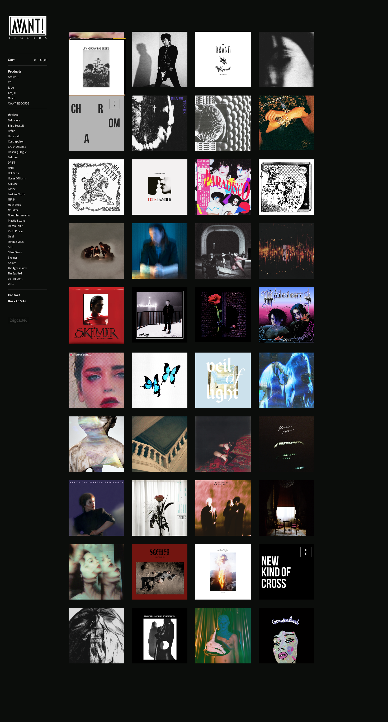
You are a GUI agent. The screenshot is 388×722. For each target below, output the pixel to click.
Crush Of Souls (17, 147)
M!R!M (11, 199)
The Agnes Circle (17, 268)
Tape (11, 87)
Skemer (12, 257)
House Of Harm (17, 178)
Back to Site (17, 301)
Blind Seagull (16, 125)
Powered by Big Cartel (18, 320)
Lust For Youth (16, 194)
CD (10, 82)
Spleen (12, 263)
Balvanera (14, 120)
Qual (11, 236)
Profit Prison (15, 231)
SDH (10, 247)
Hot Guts (13, 173)
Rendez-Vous (15, 242)
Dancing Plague (17, 152)
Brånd (11, 131)
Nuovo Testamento (19, 215)
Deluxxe (12, 157)
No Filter (13, 210)
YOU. (11, 284)
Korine (12, 189)
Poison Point (15, 226)
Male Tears (14, 205)
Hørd (11, 168)
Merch (11, 98)
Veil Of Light (15, 279)
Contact (14, 295)
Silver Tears (15, 252)
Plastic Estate (16, 220)
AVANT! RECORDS (18, 103)
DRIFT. (12, 162)
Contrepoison (16, 141)
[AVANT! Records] (28, 30)
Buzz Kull (14, 136)
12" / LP (12, 93)
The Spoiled (15, 273)
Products (15, 71)
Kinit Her (13, 184)
